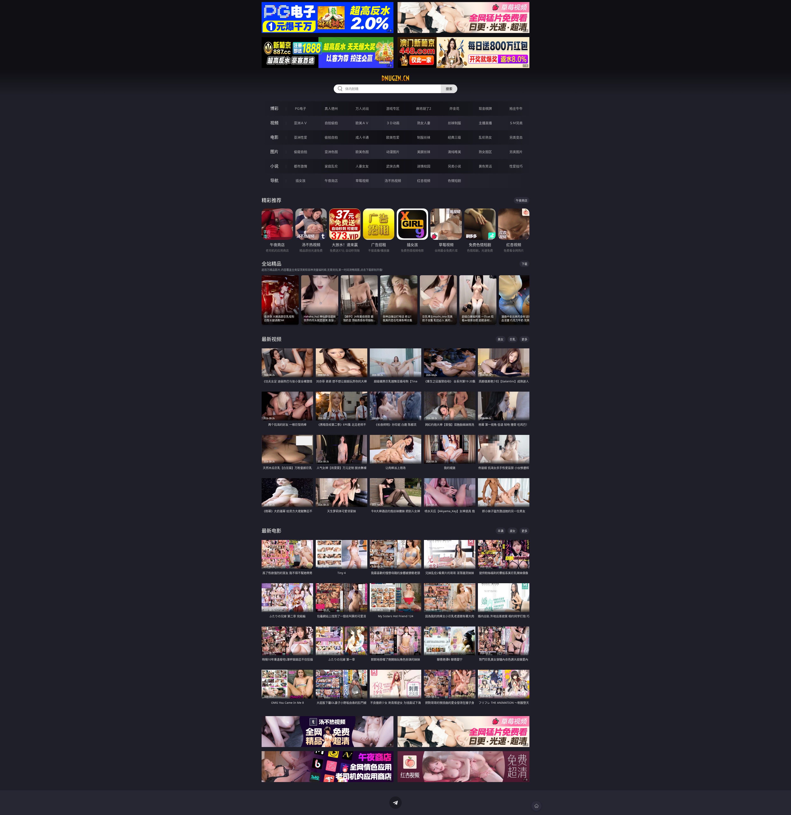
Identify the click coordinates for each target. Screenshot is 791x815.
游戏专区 (392, 108)
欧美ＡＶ (362, 123)
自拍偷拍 (331, 123)
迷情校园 (423, 166)
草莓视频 (362, 180)
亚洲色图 (331, 152)
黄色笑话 (485, 166)
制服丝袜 (423, 137)
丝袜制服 (454, 123)
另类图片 (516, 152)
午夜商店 (331, 180)
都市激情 (300, 166)
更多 (524, 339)
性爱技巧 (516, 166)
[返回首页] (536, 806)
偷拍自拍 (331, 137)
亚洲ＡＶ (300, 123)
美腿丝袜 (423, 152)
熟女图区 (485, 152)
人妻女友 (362, 166)
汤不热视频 (393, 180)
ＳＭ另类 (516, 123)
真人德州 (331, 108)
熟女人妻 (423, 123)
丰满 (500, 531)
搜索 (449, 89)
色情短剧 (454, 180)
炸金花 (454, 108)
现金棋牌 (485, 108)
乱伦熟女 (485, 137)
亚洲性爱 (300, 137)
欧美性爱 (392, 137)
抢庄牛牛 (516, 108)
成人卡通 (362, 137)
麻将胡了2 (423, 108)
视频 (274, 123)
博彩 (274, 108)
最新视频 (271, 339)
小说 (274, 166)
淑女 (512, 531)
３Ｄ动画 (392, 123)
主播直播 (485, 123)
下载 (524, 264)
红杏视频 (423, 180)
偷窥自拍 (300, 152)
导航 (274, 180)
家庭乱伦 (331, 166)
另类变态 (516, 137)
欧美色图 (362, 152)
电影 (274, 137)
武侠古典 (392, 166)
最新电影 (271, 530)
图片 (274, 152)
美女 (500, 339)
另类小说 (454, 166)
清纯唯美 (454, 152)
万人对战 (362, 108)
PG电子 (300, 108)
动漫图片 (392, 152)
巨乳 (512, 339)
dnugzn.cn (395, 78)
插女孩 (300, 180)
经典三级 (454, 137)
